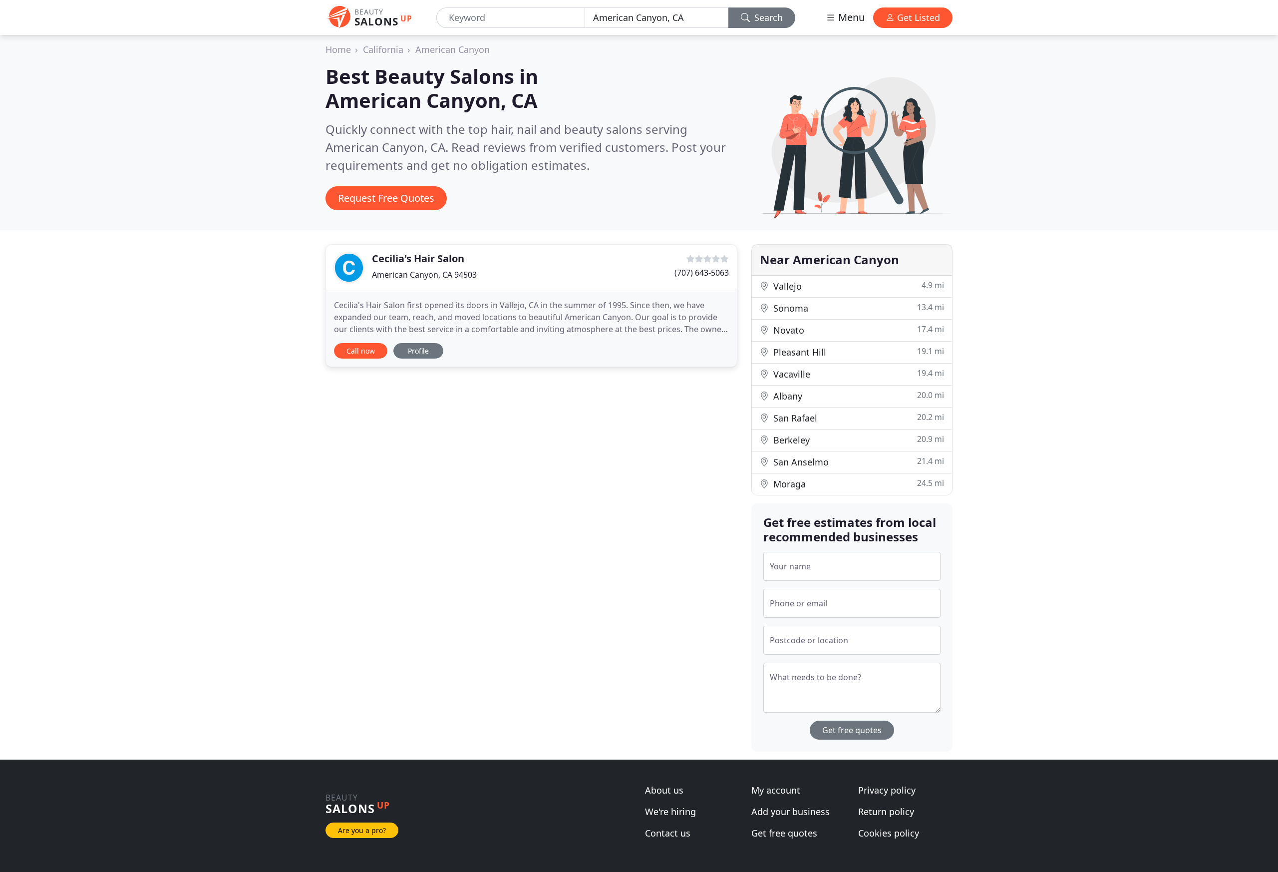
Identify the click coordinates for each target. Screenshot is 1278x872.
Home (338, 49)
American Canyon (452, 49)
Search (767, 17)
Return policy (886, 812)
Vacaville (857, 374)
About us (664, 790)
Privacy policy (887, 790)
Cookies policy (888, 833)
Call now (360, 351)
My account (775, 790)
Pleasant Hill (857, 352)
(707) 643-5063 (701, 272)
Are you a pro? (362, 830)
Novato (857, 330)
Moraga (857, 483)
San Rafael (857, 418)
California (383, 49)
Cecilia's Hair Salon (418, 258)
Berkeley (857, 440)
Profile (418, 351)
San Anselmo (857, 461)
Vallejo (857, 286)
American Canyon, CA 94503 (424, 274)
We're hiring (670, 812)
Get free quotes (852, 730)
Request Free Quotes (386, 198)
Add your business (790, 812)
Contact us (667, 833)
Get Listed (917, 17)
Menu (850, 17)
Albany (857, 396)
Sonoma (857, 308)
